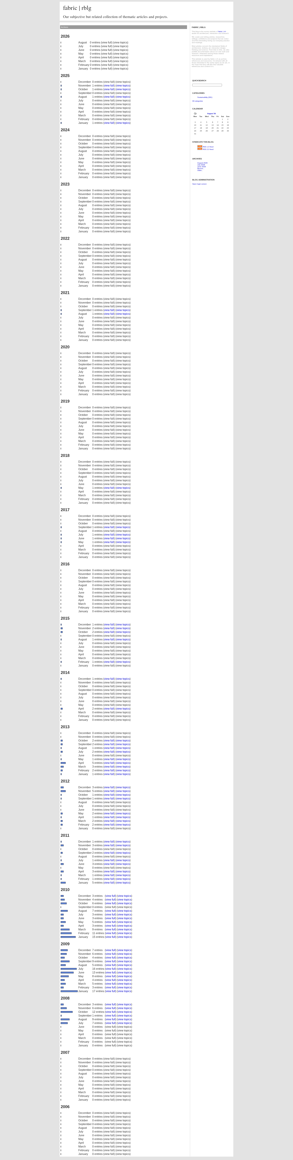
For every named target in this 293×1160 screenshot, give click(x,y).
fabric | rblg (77, 7)
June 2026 (201, 167)
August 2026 (202, 163)
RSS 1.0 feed (208, 147)
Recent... (200, 168)
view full (109, 85)
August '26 (211, 113)
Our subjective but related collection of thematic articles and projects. (115, 16)
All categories (197, 101)
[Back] (195, 114)
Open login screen (199, 184)
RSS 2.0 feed (208, 149)
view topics (123, 85)
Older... (200, 170)
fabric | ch (222, 31)
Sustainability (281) (204, 97)
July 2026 (201, 165)
